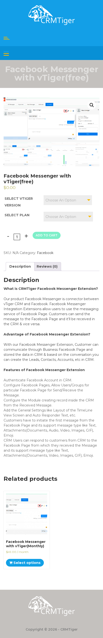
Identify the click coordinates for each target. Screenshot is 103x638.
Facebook (45, 253)
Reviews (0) (47, 266)
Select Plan (17, 215)
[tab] (20, 266)
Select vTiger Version (19, 201)
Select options (26, 563)
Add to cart (46, 235)
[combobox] (68, 200)
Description (20, 266)
